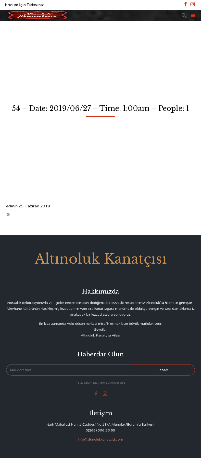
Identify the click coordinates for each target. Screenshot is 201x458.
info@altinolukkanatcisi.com (100, 439)
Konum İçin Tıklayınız (24, 4)
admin (12, 206)
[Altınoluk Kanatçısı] (37, 15)
